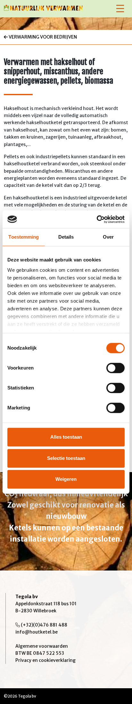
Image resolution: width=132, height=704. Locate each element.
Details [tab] (66, 237)
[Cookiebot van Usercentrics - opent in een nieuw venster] (97, 219)
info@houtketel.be (36, 632)
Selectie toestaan (66, 458)
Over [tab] (108, 237)
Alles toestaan (66, 437)
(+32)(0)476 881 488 (44, 625)
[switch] (115, 368)
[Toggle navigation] (120, 9)
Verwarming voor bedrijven (42, 37)
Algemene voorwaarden (41, 646)
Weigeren (66, 479)
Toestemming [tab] (23, 237)
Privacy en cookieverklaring (45, 660)
